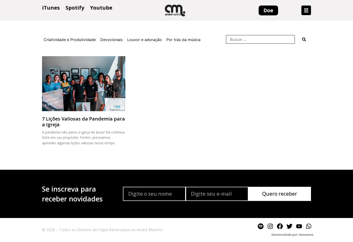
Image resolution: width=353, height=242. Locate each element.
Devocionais (111, 39)
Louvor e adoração (144, 39)
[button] (306, 10)
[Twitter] (289, 226)
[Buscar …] (260, 39)
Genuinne (306, 234)
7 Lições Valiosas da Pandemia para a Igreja (83, 121)
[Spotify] (260, 226)
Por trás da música (183, 39)
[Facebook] (280, 226)
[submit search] (304, 39)
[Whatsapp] (308, 226)
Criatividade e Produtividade (70, 39)
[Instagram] (270, 226)
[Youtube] (299, 226)
